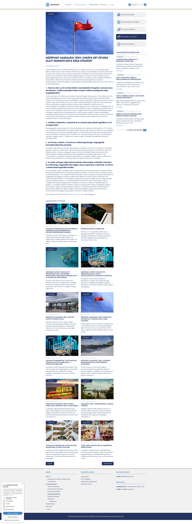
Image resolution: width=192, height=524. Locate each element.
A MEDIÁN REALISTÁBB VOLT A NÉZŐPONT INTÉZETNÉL (127, 60)
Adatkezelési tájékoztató (89, 481)
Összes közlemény (127, 15)
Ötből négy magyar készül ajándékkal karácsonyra (96, 446)
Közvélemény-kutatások (130, 22)
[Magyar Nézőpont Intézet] (53, 5)
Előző (50, 463)
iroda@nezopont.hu (127, 489)
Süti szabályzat (86, 479)
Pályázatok (52, 501)
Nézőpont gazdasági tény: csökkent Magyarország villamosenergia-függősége (95, 362)
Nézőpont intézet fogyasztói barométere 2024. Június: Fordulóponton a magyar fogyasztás (96, 274)
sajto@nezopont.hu (127, 476)
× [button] (22, 483)
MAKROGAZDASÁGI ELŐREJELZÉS (92, 229)
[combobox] (137, 5)
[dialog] (13, 502)
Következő (108, 463)
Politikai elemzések (128, 29)
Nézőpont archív (86, 484)
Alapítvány (51, 499)
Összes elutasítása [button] (13, 517)
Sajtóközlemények (131, 56)
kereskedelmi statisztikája (75, 194)
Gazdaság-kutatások (129, 37)
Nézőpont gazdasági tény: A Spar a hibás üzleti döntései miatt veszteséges (62, 405)
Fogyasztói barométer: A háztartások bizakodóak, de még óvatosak (61, 446)
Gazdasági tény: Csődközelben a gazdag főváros (97, 405)
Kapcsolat (49, 506)
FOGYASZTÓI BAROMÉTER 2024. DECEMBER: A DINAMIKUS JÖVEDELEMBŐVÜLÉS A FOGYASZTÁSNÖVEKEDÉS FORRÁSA (62, 230)
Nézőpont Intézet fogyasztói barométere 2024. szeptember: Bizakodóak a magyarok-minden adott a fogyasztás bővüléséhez (61, 274)
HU (110, 5)
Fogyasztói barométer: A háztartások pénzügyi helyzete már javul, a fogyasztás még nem (61, 362)
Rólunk (48, 476)
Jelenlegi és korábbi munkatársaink (59, 479)
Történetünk (52, 481)
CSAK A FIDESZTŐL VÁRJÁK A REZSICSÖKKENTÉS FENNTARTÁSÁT (128, 78)
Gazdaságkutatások (52, 66)
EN (112, 5)
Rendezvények (50, 504)
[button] (12, 520)
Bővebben (119, 71)
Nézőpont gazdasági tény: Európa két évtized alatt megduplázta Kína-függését (96, 319)
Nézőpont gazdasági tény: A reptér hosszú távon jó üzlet (60, 318)
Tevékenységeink (51, 484)
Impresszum (85, 476)
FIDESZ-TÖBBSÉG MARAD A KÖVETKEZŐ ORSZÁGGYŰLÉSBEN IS (130, 97)
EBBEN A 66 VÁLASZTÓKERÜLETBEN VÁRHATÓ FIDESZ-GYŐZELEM (128, 115)
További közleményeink (134, 130)
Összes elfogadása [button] (13, 513)
